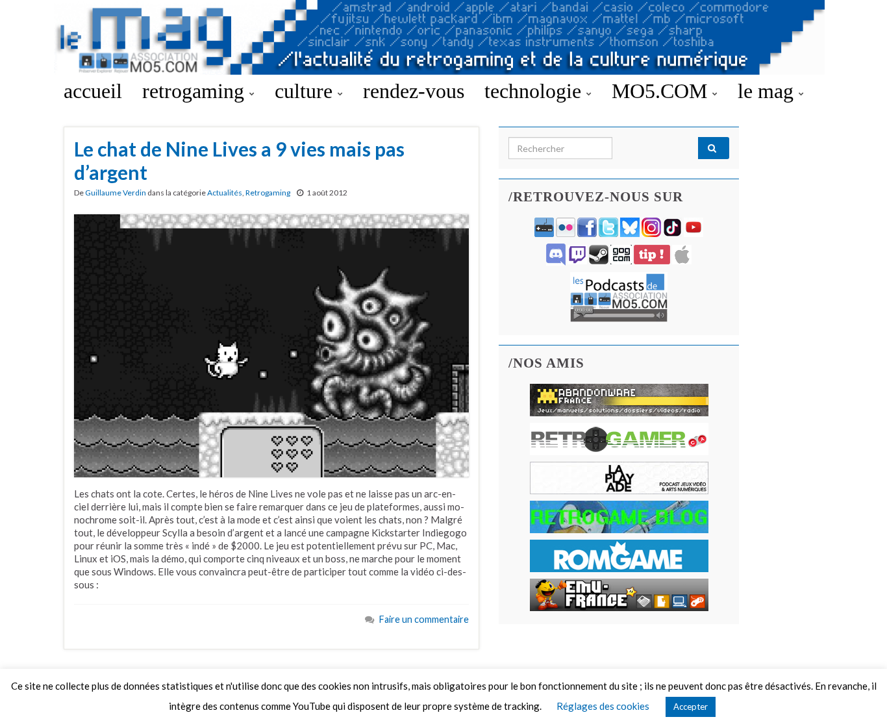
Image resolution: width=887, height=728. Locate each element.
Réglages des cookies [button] (602, 706)
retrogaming (195, 91)
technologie (535, 91)
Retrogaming (267, 192)
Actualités (224, 192)
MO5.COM (662, 91)
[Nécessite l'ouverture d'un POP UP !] (619, 296)
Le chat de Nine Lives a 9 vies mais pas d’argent (239, 160)
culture (306, 91)
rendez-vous (413, 91)
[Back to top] (858, 699)
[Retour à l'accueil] (443, 37)
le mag (768, 91)
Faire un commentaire (424, 619)
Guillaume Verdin (115, 192)
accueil (93, 91)
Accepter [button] (690, 706)
